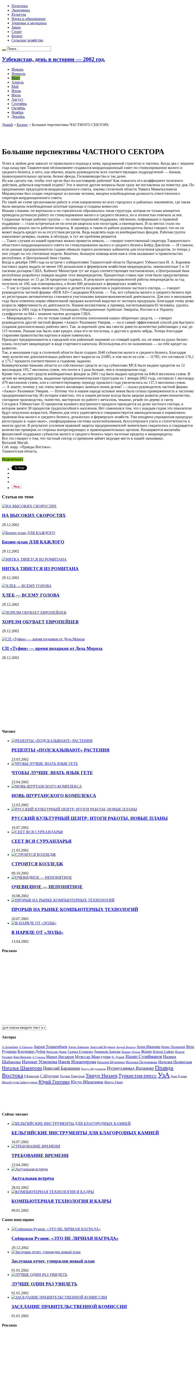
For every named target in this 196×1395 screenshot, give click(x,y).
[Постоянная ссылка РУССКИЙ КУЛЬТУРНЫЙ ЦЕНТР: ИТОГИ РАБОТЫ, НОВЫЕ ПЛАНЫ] (74, 809)
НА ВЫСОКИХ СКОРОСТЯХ (34, 515)
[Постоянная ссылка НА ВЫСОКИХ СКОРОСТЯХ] (29, 506)
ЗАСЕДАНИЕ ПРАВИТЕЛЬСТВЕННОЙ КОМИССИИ (69, 1306)
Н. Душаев (118, 1057)
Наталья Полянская (175, 1062)
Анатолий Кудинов (102, 1047)
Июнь (16, 91)
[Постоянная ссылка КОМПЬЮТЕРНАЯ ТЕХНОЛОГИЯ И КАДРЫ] (52, 1192)
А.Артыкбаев (10, 1047)
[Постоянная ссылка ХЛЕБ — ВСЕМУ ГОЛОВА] (27, 586)
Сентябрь (19, 104)
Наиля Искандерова (77, 1061)
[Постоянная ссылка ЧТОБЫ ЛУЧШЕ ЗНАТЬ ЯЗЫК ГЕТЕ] (44, 764)
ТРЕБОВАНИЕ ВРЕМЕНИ (40, 1155)
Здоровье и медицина (29, 23)
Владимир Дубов (31, 1051)
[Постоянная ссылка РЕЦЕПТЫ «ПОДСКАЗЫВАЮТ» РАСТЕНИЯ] (52, 741)
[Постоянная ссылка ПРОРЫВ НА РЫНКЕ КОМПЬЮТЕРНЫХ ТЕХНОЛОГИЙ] (62, 900)
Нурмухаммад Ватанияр (130, 1068)
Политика (19, 6)
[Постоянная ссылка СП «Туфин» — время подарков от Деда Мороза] (43, 639)
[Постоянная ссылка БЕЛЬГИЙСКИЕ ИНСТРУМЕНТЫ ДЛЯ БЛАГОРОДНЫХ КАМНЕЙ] (71, 1123)
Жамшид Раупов (130, 1051)
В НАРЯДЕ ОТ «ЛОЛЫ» (37, 932)
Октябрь (18, 108)
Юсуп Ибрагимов (87, 1081)
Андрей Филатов (126, 1047)
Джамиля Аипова (107, 1051)
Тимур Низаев (101, 1076)
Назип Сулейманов (143, 1056)
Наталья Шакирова (22, 1068)
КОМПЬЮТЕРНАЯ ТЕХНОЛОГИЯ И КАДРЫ (61, 1201)
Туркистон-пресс (137, 1076)
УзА (164, 1075)
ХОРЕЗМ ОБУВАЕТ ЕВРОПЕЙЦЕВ (40, 621)
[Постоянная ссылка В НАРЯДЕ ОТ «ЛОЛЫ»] (33, 923)
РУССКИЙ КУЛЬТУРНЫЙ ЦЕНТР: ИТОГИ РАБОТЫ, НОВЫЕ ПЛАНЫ (89, 818)
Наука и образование (28, 19)
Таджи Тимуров (72, 1076)
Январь (17, 69)
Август (17, 99)
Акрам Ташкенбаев (50, 1046)
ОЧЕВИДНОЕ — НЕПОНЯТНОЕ (47, 886)
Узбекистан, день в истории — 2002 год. (53, 59)
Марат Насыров (60, 1056)
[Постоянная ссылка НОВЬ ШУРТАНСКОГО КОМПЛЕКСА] (46, 786)
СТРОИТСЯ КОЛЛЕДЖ (37, 863)
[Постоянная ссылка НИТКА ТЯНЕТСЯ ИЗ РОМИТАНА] (34, 559)
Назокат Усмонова (39, 1061)
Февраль (18, 74)
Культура (18, 14)
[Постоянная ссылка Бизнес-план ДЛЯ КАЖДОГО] (28, 533)
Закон (16, 27)
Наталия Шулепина (111, 1062)
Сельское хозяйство (27, 40)
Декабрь (18, 117)
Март (15, 78)
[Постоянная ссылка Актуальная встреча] (29, 1169)
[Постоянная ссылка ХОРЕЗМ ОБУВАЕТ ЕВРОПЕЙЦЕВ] (34, 613)
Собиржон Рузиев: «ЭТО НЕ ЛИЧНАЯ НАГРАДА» (65, 1238)
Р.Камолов (31, 1076)
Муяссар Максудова (93, 1056)
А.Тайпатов (26, 1047)
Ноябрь (17, 112)
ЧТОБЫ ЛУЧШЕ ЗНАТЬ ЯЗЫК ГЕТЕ (52, 772)
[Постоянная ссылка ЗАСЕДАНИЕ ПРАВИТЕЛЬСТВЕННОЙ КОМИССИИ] (59, 1297)
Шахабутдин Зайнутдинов (20, 1082)
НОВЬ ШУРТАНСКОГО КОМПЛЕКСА (53, 795)
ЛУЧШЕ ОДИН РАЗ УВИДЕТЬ (44, 1283)
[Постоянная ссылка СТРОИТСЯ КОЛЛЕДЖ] (33, 855)
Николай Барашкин (61, 1068)
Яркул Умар (113, 1082)
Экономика (20, 10)
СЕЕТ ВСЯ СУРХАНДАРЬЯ (41, 841)
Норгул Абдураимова (93, 1069)
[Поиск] (4, 50)
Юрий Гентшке (54, 1081)
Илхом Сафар (163, 1051)
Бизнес (17, 36)
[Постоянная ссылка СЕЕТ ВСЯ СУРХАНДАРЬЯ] (37, 832)
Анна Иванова (148, 1047)
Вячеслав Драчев (56, 1051)
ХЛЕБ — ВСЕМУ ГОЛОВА (31, 595)
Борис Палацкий (173, 1047)
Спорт (16, 32)
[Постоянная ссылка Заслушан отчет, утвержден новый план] (46, 1252)
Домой (7, 125)
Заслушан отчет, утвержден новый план (53, 1260)
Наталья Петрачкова (141, 1062)
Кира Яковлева (22, 1057)
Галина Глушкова (80, 1051)
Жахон (146, 1051)
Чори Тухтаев (179, 1076)
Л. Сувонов (38, 1057)
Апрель (17, 82)
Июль (16, 95)
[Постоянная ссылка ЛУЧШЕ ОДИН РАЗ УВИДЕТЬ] (39, 1275)
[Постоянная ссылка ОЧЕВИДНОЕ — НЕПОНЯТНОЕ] (41, 877)
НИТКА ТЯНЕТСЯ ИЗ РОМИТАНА (40, 568)
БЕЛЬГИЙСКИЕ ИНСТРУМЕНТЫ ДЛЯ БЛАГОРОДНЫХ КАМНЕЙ (85, 1132)
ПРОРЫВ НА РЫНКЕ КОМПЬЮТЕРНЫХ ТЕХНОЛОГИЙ (74, 909)
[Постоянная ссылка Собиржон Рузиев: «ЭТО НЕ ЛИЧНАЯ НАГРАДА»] (56, 1229)
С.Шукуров (49, 1076)
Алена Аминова (78, 1047)
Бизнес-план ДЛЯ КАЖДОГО (33, 541)
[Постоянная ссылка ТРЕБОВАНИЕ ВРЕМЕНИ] (35, 1146)
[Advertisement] (58, 134)
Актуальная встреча (32, 1178)
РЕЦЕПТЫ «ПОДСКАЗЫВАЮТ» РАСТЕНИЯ (60, 750)
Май (15, 86)
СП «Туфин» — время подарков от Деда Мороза (52, 648)
